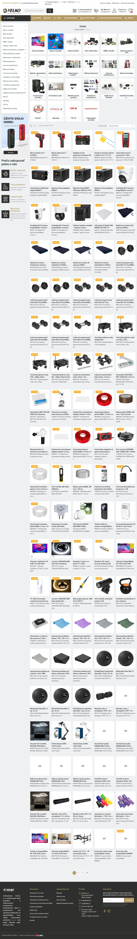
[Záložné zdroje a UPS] (126, 41)
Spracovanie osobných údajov (39, 913)
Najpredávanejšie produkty (65, 903)
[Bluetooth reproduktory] (15, 135)
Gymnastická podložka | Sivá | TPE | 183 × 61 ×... (103, 637)
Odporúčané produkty (10, 108)
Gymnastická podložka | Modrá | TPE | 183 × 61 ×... (61, 637)
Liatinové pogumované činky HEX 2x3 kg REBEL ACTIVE (60, 339)
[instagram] (108, 911)
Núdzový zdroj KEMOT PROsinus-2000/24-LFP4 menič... (82, 189)
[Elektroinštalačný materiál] (56, 64)
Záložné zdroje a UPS (10, 46)
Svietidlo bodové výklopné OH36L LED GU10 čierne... (102, 780)
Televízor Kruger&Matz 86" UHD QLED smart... (39, 852)
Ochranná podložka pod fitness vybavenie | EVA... (61, 672)
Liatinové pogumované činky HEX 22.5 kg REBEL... (61, 301)
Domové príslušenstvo (10, 65)
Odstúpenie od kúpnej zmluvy (39, 900)
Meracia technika (8, 69)
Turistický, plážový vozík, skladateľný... (103, 339)
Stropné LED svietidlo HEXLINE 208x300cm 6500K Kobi (38, 745)
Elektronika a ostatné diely (11, 57)
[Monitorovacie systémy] (73, 86)
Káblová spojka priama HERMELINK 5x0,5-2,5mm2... (38, 780)
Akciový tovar (61, 896)
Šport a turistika (8, 30)
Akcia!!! (5, 97)
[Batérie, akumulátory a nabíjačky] (38, 64)
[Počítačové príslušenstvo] (91, 86)
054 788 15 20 (105, 9)
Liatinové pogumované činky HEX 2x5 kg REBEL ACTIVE (39, 339)
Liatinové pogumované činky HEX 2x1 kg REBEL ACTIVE (82, 339)
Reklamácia (115, 3)
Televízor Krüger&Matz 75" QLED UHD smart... (60, 852)
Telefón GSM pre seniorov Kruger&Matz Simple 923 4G (103, 525)
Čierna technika (8, 26)
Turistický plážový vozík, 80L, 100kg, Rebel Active (61, 376)
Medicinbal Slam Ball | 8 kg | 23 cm (124, 672)
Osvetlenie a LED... (56, 96)
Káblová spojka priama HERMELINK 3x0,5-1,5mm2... (81, 780)
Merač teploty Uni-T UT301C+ (59, 154)
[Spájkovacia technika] (109, 86)
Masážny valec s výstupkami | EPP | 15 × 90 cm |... (125, 710)
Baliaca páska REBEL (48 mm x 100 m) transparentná (82, 488)
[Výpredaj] (56, 109)
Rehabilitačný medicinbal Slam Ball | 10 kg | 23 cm (103, 672)
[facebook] (104, 911)
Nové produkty (61, 900)
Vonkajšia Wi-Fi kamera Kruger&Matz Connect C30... (60, 226)
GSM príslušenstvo (9, 61)
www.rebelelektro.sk (84, 12)
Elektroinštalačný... (56, 73)
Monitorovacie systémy (10, 81)
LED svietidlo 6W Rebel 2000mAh (60, 488)
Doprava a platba (105, 3)
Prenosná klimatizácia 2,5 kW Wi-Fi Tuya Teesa (125, 525)
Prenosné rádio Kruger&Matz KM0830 (124, 852)
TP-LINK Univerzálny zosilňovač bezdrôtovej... (39, 600)
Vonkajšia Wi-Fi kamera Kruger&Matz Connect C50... (125, 189)
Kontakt (32, 920)
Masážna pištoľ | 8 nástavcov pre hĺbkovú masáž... (38, 450)
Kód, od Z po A (121, 126)
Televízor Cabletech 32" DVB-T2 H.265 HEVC (39, 563)
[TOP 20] (73, 109)
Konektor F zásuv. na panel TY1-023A (81, 563)
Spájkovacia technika (10, 89)
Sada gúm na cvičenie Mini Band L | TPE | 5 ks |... (103, 815)
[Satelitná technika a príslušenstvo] (126, 86)
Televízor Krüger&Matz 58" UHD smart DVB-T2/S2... (125, 563)
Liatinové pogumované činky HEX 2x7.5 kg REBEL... (103, 301)
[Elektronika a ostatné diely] (73, 64)
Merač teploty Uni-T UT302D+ (37, 154)
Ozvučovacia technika (10, 73)
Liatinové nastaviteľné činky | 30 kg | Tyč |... (81, 376)
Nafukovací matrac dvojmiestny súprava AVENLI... (38, 264)
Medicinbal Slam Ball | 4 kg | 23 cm (60, 710)
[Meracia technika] (126, 64)
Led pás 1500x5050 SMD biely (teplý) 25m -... (61, 600)
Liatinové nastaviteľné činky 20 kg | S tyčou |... (103, 376)
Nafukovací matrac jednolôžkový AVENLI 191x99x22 (102, 264)
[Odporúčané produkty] (91, 109)
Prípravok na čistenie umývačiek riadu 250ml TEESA (103, 488)
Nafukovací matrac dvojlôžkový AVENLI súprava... (59, 264)
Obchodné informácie (37, 893)
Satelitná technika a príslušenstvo (14, 93)
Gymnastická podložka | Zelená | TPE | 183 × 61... (125, 637)
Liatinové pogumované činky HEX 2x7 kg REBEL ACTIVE (125, 301)
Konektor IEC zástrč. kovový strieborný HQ (102, 563)
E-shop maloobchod (85, 9)
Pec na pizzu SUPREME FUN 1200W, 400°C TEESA (125, 450)
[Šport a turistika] (56, 41)
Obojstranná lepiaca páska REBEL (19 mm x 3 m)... (103, 413)
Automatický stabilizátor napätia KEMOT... (39, 189)
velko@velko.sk (105, 12)
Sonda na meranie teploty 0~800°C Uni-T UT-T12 (104, 154)
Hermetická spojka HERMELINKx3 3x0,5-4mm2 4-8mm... (123, 745)
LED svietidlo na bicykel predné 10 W (103, 600)
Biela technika (7, 34)
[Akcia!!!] (38, 109)
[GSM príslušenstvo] (91, 64)
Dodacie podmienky (36, 907)
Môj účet (59, 893)
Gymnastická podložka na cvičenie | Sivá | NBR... (39, 672)
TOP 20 (5, 105)
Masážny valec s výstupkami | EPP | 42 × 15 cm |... (104, 710)
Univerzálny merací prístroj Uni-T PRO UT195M (123, 154)
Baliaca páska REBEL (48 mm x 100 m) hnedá (125, 413)
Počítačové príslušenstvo (11, 85)
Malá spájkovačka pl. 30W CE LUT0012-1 (82, 600)
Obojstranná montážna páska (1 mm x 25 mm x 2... (39, 488)
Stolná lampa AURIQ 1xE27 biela (80, 745)
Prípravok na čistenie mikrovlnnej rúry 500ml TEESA (60, 413)
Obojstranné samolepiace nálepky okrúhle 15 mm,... (61, 450)
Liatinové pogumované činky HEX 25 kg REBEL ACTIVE (38, 301)
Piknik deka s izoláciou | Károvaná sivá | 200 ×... (39, 637)
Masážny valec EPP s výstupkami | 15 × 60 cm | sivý (61, 815)
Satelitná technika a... (126, 96)
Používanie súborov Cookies (38, 917)
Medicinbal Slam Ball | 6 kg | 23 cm (39, 710)
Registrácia (122, 9)
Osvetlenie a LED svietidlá (11, 77)
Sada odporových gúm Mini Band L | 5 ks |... (124, 815)
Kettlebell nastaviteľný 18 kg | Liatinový (125, 600)
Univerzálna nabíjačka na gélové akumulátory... (103, 450)
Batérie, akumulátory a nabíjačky (13, 50)
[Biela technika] (73, 41)
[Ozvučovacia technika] (38, 86)
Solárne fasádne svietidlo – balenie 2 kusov (82, 226)
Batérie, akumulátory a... (38, 74)
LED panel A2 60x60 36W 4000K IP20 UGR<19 (103, 226)
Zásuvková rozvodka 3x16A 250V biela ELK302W (59, 525)
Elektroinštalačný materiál (11, 54)
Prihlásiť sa (122, 12)
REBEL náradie (7, 42)
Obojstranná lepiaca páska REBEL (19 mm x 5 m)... (82, 450)
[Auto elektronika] (91, 41)
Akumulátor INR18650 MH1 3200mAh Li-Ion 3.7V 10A (125, 376)
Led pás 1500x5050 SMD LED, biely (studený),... (61, 563)
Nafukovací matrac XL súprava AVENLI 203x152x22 (81, 264)
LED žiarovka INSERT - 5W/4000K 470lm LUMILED (81, 525)
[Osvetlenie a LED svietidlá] (56, 86)
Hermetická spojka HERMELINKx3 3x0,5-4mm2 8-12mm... (102, 745)
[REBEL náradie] (109, 41)
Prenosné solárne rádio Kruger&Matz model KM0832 (103, 852)
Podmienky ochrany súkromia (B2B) (41, 903)
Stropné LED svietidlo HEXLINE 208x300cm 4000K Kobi (38, 815)
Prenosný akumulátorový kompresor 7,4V (125, 488)
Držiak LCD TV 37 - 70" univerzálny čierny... (81, 852)
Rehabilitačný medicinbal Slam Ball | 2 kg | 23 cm (82, 710)
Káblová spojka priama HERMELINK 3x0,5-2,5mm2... (60, 780)
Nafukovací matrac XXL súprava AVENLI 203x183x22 (125, 226)
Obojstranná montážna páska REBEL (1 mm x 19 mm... (39, 525)
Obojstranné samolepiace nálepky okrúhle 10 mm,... (82, 413)
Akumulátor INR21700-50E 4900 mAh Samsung (40, 413)
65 (87, 873)
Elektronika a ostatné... (73, 74)
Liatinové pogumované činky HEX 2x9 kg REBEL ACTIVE (82, 301)
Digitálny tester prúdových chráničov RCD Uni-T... (82, 154)
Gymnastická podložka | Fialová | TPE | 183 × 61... (82, 637)
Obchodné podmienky (127, 3)
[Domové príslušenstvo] (109, 64)
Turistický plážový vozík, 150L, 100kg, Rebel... (39, 376)
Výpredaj (6, 101)
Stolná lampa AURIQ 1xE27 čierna (59, 745)
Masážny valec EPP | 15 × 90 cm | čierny (82, 815)
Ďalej (91, 873)
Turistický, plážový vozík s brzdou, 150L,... (125, 339)
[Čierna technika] (38, 41)
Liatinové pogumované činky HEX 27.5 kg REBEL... (125, 264)
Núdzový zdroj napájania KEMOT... (61, 189)
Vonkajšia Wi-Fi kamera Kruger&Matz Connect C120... (39, 226)
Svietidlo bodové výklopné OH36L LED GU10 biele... (123, 780)
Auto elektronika (8, 38)
